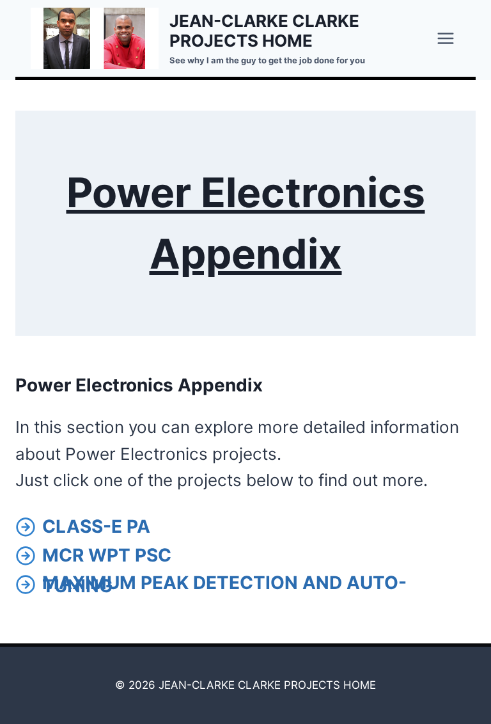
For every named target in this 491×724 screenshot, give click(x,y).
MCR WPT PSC (106, 555)
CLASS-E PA (96, 526)
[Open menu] (445, 38)
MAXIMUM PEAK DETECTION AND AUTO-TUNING (224, 584)
